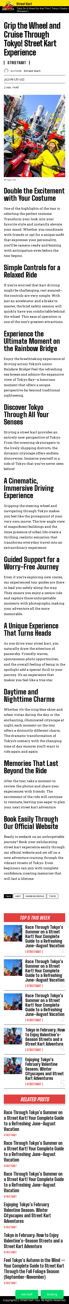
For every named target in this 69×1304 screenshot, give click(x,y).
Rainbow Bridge (35, 896)
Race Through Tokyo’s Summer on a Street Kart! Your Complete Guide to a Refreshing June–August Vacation (44, 936)
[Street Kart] (7, 70)
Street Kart (32, 70)
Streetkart (34, 951)
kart (18, 896)
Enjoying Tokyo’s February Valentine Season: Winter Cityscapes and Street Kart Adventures (44, 1069)
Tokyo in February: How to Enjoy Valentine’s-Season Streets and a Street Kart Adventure (45, 1037)
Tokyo (52, 896)
